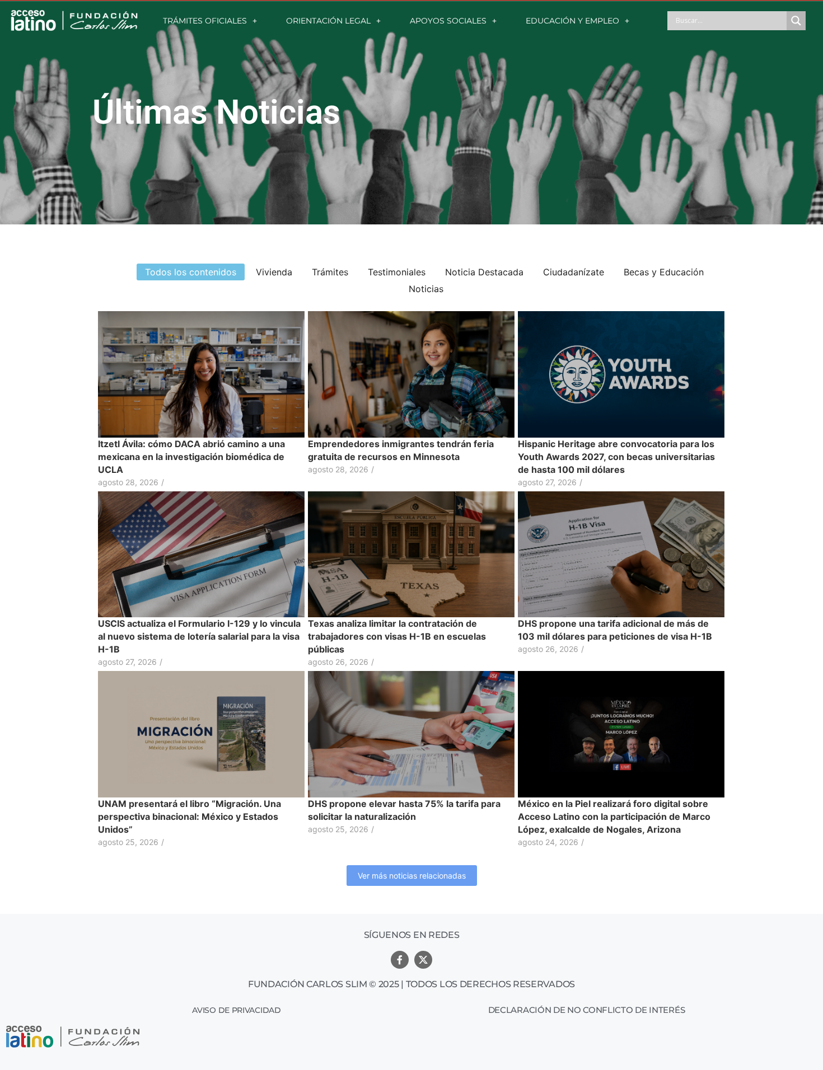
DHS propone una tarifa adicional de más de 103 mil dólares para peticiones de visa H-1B (615, 630)
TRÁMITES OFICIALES (205, 21)
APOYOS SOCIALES (448, 21)
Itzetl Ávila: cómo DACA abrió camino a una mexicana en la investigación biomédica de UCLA (191, 456)
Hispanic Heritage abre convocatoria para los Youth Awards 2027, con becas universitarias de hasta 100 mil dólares (616, 456)
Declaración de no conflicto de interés (586, 1010)
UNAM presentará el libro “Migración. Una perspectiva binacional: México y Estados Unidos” (189, 816)
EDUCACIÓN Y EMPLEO (572, 21)
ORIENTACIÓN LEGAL (328, 21)
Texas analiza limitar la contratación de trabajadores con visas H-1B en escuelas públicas (397, 636)
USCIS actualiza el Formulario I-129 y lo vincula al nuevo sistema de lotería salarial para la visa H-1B (199, 636)
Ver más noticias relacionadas (412, 875)
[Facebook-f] (400, 960)
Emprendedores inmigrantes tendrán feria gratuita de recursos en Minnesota (401, 450)
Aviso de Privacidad (236, 1010)
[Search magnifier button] (796, 20)
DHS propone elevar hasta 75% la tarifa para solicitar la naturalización (404, 810)
